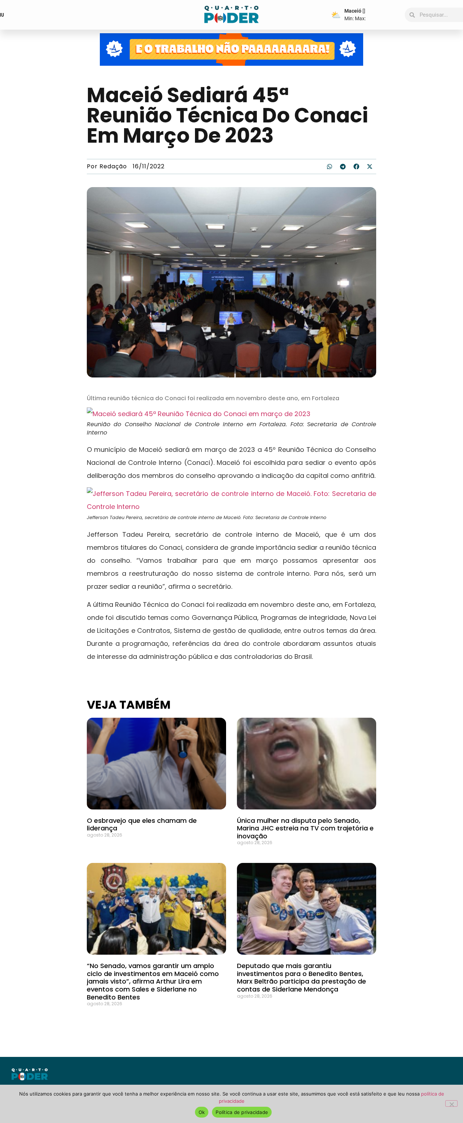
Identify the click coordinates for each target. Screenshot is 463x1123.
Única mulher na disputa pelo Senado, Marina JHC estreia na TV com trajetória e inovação (305, 828)
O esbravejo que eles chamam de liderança (142, 824)
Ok (202, 1112)
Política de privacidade (242, 1112)
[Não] (451, 1103)
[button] (329, 166)
